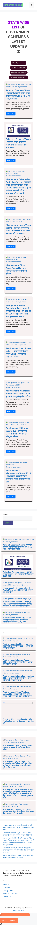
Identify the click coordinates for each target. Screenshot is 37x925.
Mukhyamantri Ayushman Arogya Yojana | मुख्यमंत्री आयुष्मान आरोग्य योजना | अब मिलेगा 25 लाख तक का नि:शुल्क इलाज (17, 604)
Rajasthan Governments (18, 77)
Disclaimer (6, 888)
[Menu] (31, 5)
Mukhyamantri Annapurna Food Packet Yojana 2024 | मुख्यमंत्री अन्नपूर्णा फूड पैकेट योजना (18, 394)
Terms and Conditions (10, 894)
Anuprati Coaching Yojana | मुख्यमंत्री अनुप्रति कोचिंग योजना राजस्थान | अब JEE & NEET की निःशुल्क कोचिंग (17, 547)
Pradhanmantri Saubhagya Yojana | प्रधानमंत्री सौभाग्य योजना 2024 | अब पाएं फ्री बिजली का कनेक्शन (18, 646)
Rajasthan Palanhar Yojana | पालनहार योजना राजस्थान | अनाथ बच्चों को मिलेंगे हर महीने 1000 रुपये (18, 574)
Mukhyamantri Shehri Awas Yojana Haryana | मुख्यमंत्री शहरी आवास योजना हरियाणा (17, 747)
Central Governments (18, 68)
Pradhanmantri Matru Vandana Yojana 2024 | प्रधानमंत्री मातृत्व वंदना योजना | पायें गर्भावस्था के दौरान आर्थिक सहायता (17, 694)
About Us (6, 885)
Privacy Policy (8, 891)
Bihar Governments (18, 63)
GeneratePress (18, 910)
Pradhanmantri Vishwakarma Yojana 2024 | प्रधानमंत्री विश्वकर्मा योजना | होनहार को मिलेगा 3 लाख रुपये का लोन (18, 476)
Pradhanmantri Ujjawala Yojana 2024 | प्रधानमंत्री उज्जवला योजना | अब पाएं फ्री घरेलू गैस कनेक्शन (17, 662)
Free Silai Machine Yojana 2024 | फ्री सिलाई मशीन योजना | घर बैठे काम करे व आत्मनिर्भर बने (18, 721)
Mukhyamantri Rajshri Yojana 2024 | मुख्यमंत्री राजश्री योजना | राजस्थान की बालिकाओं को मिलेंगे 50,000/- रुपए (18, 620)
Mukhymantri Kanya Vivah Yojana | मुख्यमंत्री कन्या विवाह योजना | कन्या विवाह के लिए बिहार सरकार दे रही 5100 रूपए (18, 811)
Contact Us (7, 897)
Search (5, 515)
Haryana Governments (18, 72)
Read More (10, 114)
